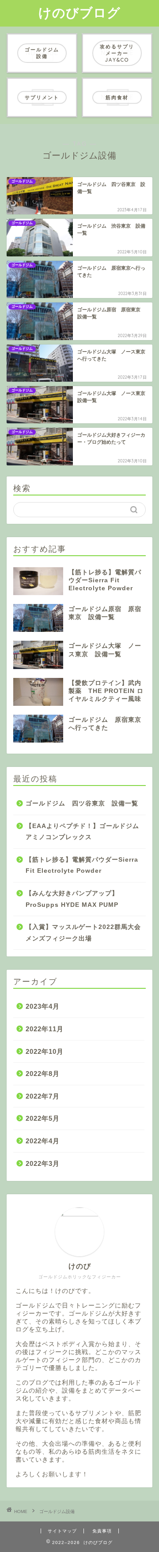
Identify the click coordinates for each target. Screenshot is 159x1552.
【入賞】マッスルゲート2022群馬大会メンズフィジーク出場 (83, 933)
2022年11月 (45, 1029)
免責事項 (102, 1531)
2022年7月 (43, 1096)
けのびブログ (79, 12)
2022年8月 (43, 1073)
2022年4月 (43, 1141)
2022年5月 (43, 1118)
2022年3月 (43, 1163)
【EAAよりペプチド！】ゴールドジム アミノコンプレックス (85, 832)
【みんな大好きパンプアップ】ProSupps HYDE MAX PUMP (72, 899)
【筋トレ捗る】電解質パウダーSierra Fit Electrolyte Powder (82, 865)
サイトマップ (62, 1531)
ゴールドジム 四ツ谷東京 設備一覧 (82, 803)
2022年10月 (45, 1051)
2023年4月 (43, 1006)
